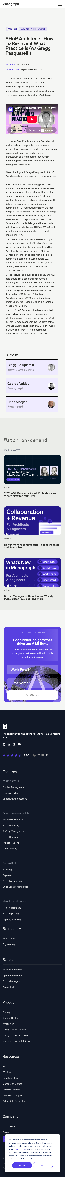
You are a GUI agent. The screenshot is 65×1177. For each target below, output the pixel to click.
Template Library (11, 1077)
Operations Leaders (12, 975)
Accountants (9, 986)
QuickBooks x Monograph (15, 886)
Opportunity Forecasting (15, 798)
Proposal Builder (11, 792)
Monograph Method (12, 1083)
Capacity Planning (12, 919)
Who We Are (9, 1126)
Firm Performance (12, 907)
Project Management (13, 819)
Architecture (9, 938)
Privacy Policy (19, 1149)
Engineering (9, 944)
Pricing (6, 1012)
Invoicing (7, 869)
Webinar (7, 1072)
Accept (22, 1165)
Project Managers (11, 981)
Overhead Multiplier (13, 1095)
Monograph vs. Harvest (14, 1029)
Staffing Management (13, 831)
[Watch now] (6, 500)
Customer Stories (11, 1089)
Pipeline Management (13, 787)
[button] (59, 4)
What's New (8, 1023)
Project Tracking (11, 842)
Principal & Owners (12, 969)
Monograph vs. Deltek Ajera (16, 1041)
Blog (5, 1066)
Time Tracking (10, 848)
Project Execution (11, 836)
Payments (8, 875)
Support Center (10, 1017)
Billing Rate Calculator (14, 1101)
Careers (7, 1132)
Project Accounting (12, 880)
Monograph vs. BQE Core (15, 1035)
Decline (43, 1165)
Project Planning (11, 825)
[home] (11, 4)
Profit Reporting (11, 913)
